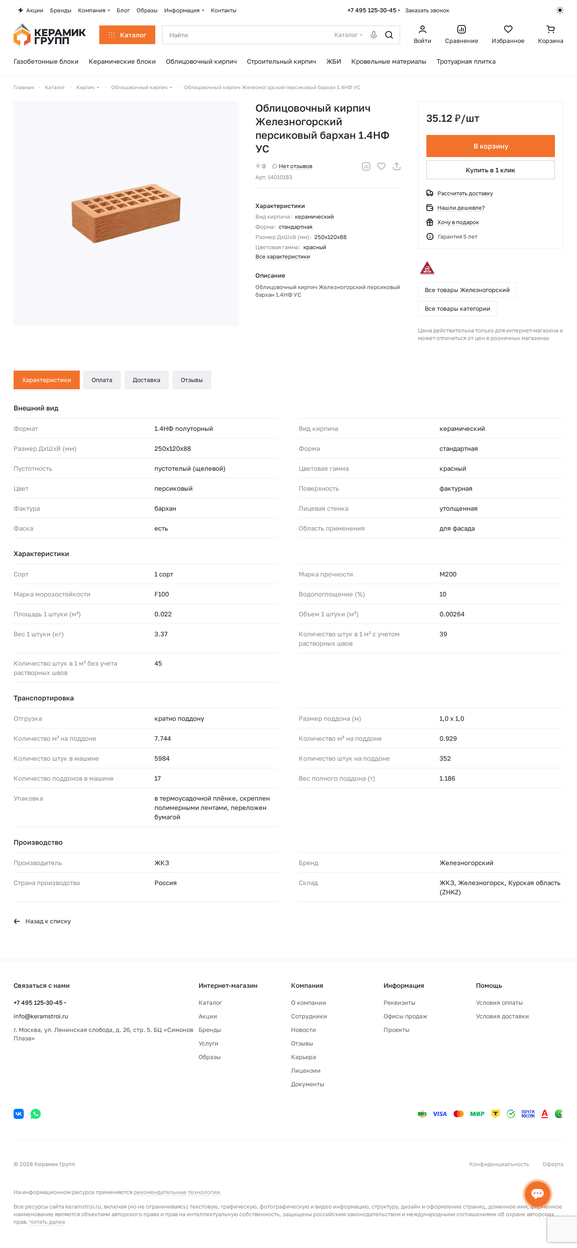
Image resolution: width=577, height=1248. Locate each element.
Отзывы (192, 379)
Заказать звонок (427, 10)
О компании (308, 1002)
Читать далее (47, 1221)
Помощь (489, 985)
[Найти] (389, 34)
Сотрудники (309, 1016)
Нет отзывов (295, 166)
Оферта (553, 1164)
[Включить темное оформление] (560, 10)
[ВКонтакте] (19, 1114)
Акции (208, 1016)
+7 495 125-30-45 (371, 10)
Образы (210, 1056)
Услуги (208, 1043)
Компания (307, 985)
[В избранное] (381, 166)
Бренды (210, 1029)
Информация (404, 985)
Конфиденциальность (499, 1164)
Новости (303, 1029)
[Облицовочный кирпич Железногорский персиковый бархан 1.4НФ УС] (126, 213)
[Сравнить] (366, 166)
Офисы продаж (405, 1016)
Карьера (303, 1056)
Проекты (396, 1029)
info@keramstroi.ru (41, 1016)
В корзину (490, 146)
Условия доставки (502, 1016)
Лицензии (306, 1070)
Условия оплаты (499, 1002)
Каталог (210, 1002)
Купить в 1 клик (490, 170)
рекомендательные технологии (177, 1192)
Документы (307, 1084)
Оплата (102, 379)
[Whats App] (36, 1114)
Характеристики (46, 379)
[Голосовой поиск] (374, 35)
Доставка (146, 379)
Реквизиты (399, 1002)
